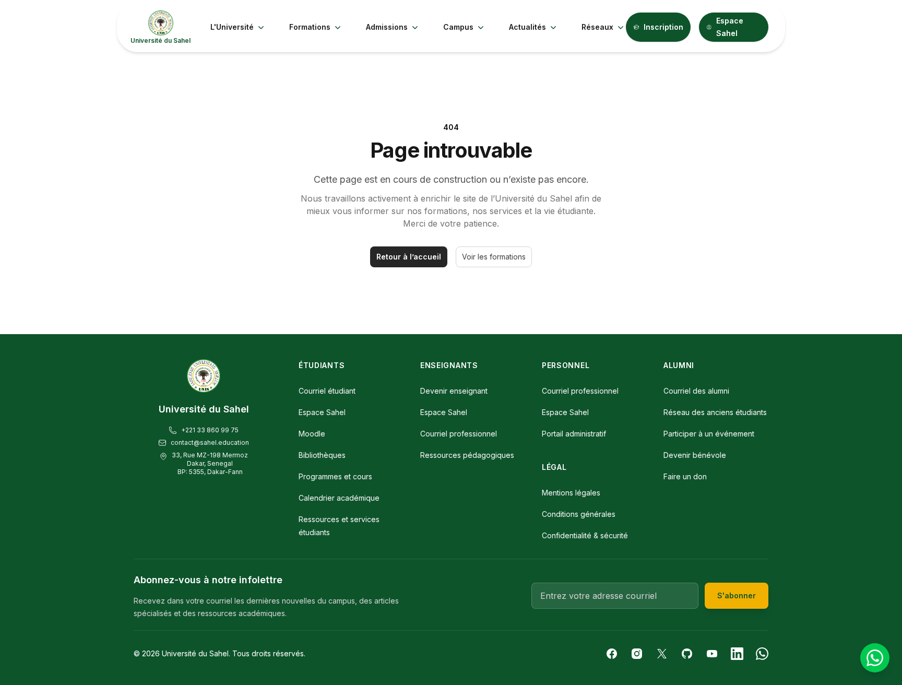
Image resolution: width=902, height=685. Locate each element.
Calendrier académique (339, 497)
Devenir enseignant (454, 390)
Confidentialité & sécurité (585, 535)
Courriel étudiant (327, 390)
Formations (309, 26)
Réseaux (597, 26)
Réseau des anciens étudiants (715, 412)
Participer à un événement (708, 433)
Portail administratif (574, 433)
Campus (458, 26)
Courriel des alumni (696, 390)
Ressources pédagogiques (467, 455)
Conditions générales (578, 514)
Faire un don (685, 476)
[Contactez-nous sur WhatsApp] (874, 657)
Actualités (527, 26)
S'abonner (736, 595)
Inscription (663, 26)
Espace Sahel (729, 27)
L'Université (232, 26)
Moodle (312, 433)
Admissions (387, 26)
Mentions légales (571, 492)
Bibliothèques (322, 455)
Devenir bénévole (694, 455)
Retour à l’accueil (408, 256)
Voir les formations (494, 256)
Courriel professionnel (458, 433)
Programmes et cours (335, 476)
